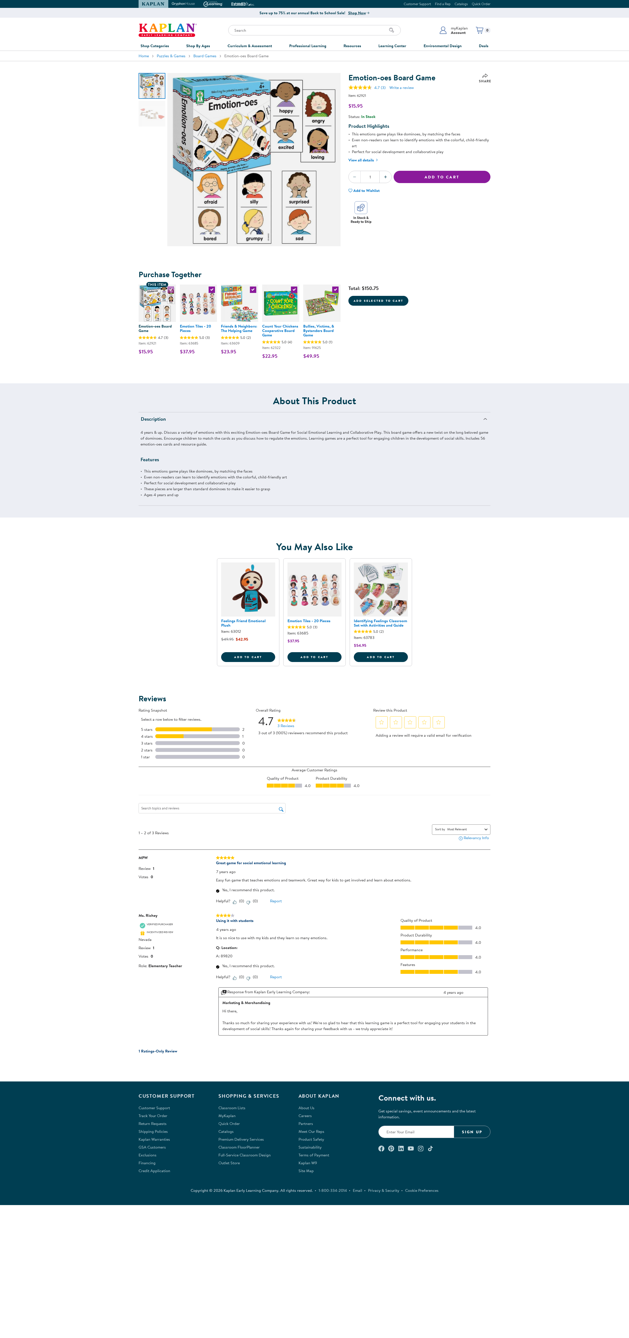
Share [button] (485, 81)
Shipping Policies (153, 1131)
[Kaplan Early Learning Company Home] (168, 30)
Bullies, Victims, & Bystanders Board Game (318, 330)
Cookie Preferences (422, 1190)
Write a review (401, 87)
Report (276, 901)
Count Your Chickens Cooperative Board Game (280, 330)
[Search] (392, 30)
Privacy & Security (383, 1190)
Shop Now (357, 12)
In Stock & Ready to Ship (361, 219)
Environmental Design (443, 45)
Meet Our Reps (311, 1131)
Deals (483, 45)
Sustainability (310, 1147)
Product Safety (311, 1139)
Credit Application (154, 1170)
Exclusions (148, 1155)
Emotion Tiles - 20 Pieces (195, 328)
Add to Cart (442, 177)
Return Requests (153, 1123)
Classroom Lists (231, 1107)
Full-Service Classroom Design (244, 1155)
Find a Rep (443, 3)
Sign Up (472, 1132)
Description (153, 419)
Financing (147, 1162)
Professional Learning (307, 45)
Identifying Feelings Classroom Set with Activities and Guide (380, 623)
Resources (352, 45)
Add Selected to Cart (378, 301)
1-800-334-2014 (333, 1190)
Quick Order (481, 3)
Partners (306, 1123)
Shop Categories (155, 45)
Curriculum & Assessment (250, 45)
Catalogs (461, 3)
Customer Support (417, 3)
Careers (305, 1115)
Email (357, 1190)
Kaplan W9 (308, 1162)
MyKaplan (227, 1115)
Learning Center (392, 45)
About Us (306, 1107)
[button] (453, 30)
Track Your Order (153, 1115)
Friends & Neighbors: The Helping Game (239, 328)
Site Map (306, 1170)
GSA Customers (152, 1147)
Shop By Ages (198, 45)
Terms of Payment (314, 1155)
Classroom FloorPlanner (239, 1147)
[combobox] (465, 829)
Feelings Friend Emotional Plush (243, 623)
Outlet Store (229, 1162)
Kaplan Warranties (154, 1139)
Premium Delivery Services (241, 1139)
